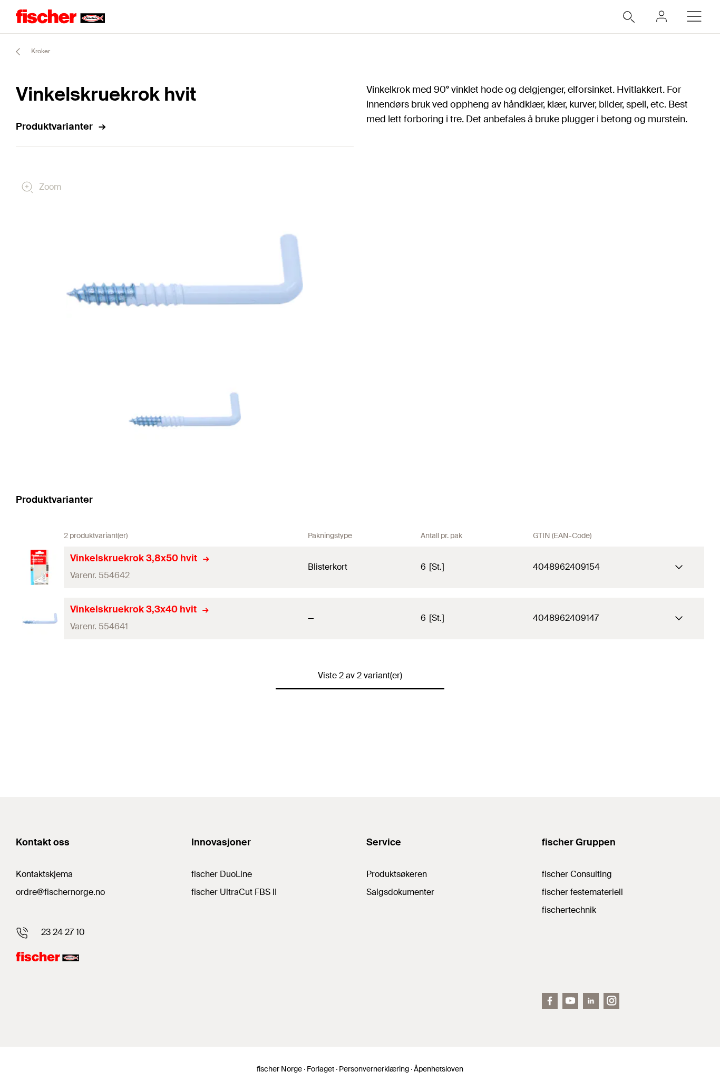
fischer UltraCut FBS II (234, 892)
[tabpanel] (185, 410)
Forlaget (320, 1069)
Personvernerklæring (374, 1069)
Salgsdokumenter (400, 892)
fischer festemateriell (582, 892)
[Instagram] (611, 1001)
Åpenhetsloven (438, 1069)
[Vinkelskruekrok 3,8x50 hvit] (39, 567)
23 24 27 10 (63, 932)
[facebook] (550, 1001)
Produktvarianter (54, 126)
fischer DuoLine (221, 874)
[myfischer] (661, 16)
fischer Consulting (577, 874)
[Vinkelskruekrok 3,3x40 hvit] (39, 618)
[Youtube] (570, 1001)
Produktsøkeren (396, 874)
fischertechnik (569, 909)
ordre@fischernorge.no (60, 892)
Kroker (40, 51)
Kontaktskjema (44, 874)
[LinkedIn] (591, 1001)
